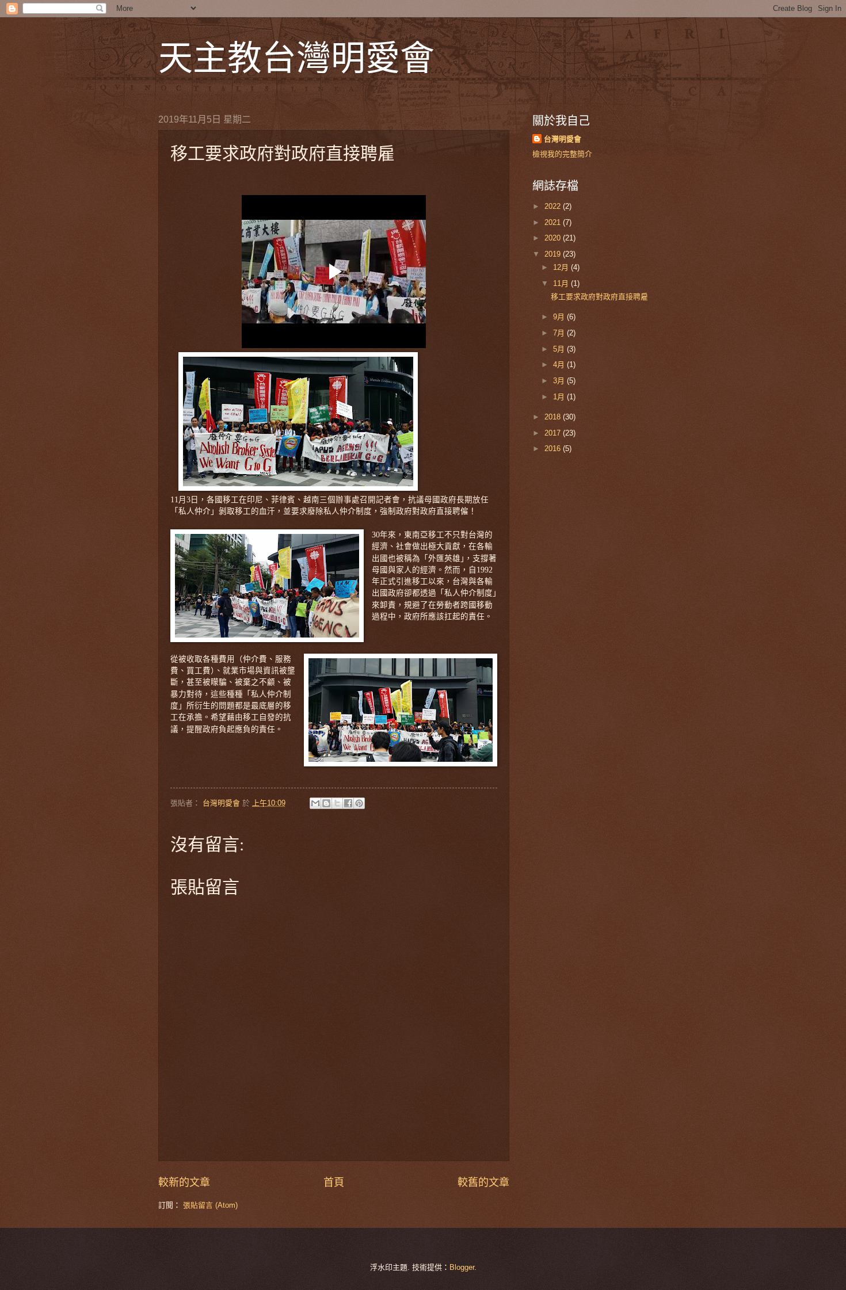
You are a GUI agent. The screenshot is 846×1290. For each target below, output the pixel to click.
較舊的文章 (483, 1182)
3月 (560, 380)
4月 (560, 364)
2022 (553, 206)
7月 (560, 333)
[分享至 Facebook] (348, 803)
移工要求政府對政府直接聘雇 (599, 296)
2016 (553, 448)
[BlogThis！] (326, 803)
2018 (553, 417)
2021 (553, 222)
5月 (560, 349)
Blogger (461, 1267)
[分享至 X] (337, 803)
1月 (560, 396)
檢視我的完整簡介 (562, 154)
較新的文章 (184, 1182)
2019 (553, 254)
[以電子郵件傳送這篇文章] (315, 803)
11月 (562, 283)
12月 (562, 267)
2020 (553, 238)
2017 (553, 433)
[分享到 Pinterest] (359, 803)
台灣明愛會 (562, 139)
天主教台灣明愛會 (296, 57)
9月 (560, 316)
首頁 (333, 1182)
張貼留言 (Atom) (210, 1205)
